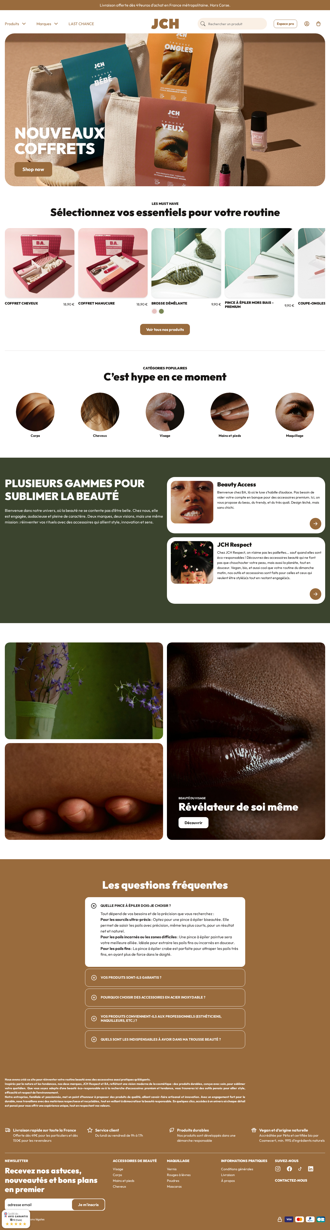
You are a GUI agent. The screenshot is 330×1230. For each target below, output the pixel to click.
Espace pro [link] (285, 24)
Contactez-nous (291, 1180)
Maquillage (294, 435)
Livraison (228, 1175)
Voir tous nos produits (165, 329)
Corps (35, 435)
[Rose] (154, 311)
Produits (12, 23)
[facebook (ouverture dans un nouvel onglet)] (289, 1169)
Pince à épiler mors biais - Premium (249, 305)
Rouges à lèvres (179, 1175)
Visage (165, 435)
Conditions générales (237, 1169)
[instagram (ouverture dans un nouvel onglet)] (278, 1169)
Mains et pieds (230, 435)
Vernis (172, 1169)
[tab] (165, 932)
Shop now (33, 169)
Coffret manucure (96, 303)
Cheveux (100, 435)
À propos (228, 1180)
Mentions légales (33, 1219)
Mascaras (174, 1186)
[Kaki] (161, 311)
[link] (307, 24)
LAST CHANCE (81, 23)
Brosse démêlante (169, 303)
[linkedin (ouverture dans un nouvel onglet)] (311, 1169)
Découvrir (193, 822)
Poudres (173, 1180)
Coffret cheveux (21, 303)
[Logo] (165, 24)
